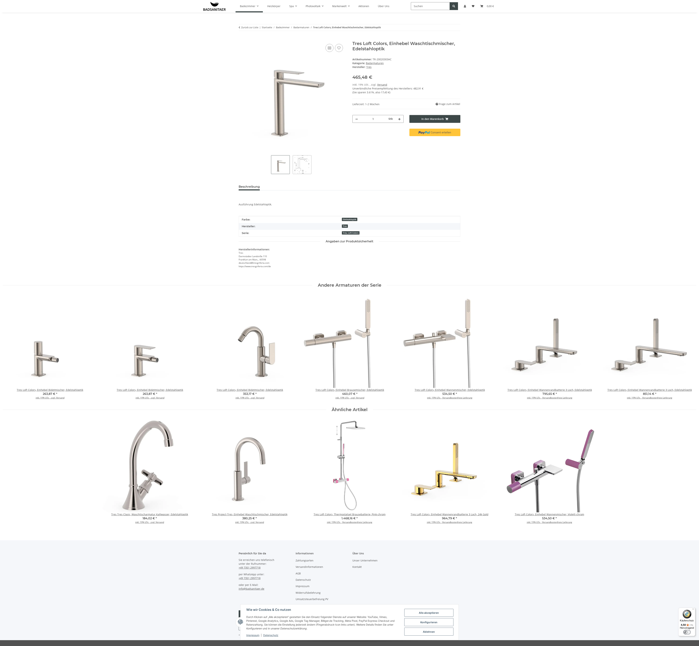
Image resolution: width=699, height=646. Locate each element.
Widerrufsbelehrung (308, 592)
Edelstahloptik (349, 219)
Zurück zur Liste (249, 27)
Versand (382, 84)
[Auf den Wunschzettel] (339, 48)
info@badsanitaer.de (251, 588)
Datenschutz (270, 635)
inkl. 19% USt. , (434, 397)
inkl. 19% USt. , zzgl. (46, 397)
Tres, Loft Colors (350, 233)
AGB (298, 573)
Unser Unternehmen (365, 560)
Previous (9, 347)
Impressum (252, 635)
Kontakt (357, 567)
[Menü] (693, 610)
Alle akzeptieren (429, 612)
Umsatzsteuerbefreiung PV (312, 599)
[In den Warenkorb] (241, 39)
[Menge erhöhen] (399, 119)
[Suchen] (454, 6)
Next (690, 347)
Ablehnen (429, 631)
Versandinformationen (309, 567)
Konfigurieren (428, 622)
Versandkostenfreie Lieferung (457, 397)
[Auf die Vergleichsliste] (329, 48)
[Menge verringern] (357, 119)
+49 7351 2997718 (249, 567)
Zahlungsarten (304, 560)
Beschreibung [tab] (249, 186)
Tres (345, 226)
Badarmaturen (375, 63)
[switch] (687, 632)
